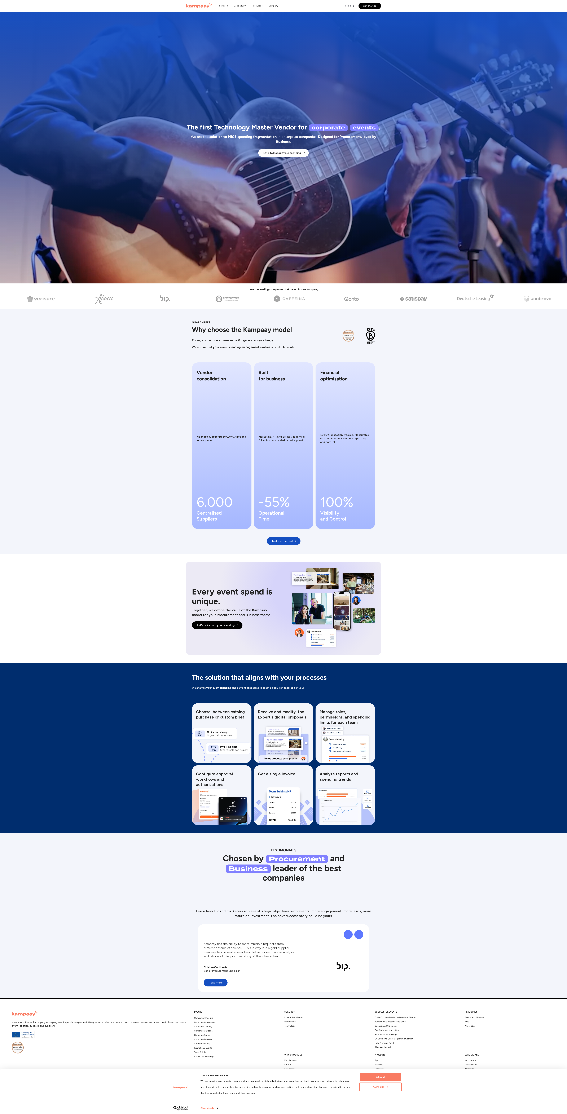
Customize (378, 1086)
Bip (376, 1060)
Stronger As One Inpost (385, 1026)
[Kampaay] (199, 6)
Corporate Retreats (203, 1039)
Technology (289, 1026)
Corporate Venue (202, 1044)
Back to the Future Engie (386, 1035)
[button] (223, 6)
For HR (287, 1065)
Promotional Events (203, 1048)
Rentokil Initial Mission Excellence (390, 1022)
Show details (207, 1108)
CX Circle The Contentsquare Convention (394, 1039)
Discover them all (383, 1047)
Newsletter (470, 1026)
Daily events (290, 1022)
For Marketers (290, 1060)
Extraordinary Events (293, 1017)
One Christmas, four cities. (387, 1030)
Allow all (380, 1077)
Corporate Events (202, 1035)
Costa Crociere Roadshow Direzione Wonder (395, 1017)
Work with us (471, 1065)
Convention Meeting (203, 1018)
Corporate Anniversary (204, 1022)
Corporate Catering (203, 1027)
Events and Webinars (474, 1017)
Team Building (200, 1052)
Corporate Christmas (204, 1031)
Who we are (470, 1060)
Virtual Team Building (204, 1057)
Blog (467, 1022)
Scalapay (379, 1065)
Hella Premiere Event (384, 1043)
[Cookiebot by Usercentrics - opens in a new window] (181, 1108)
